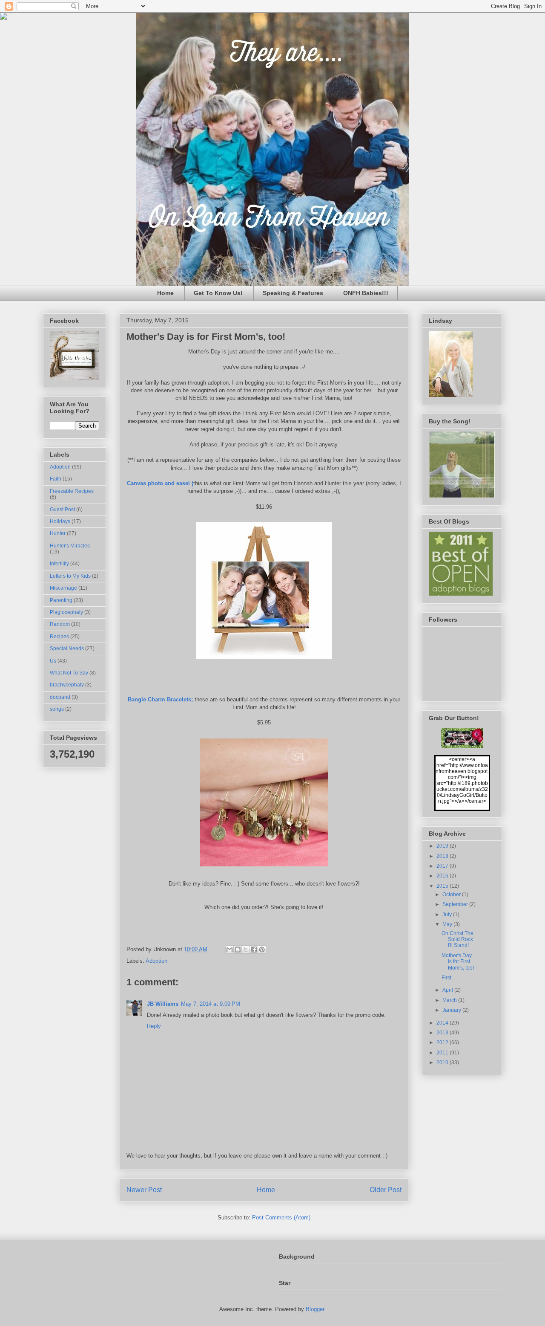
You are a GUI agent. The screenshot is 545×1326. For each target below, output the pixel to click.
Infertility (59, 564)
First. (447, 978)
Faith (55, 479)
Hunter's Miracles (70, 546)
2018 (443, 856)
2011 (443, 1053)
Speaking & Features (293, 293)
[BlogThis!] (237, 949)
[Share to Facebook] (254, 949)
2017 (443, 866)
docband (60, 697)
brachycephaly (67, 685)
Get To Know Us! (218, 293)
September (455, 904)
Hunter (58, 533)
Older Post (386, 1189)
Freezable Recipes (72, 491)
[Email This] (229, 949)
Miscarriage (63, 588)
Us (53, 661)
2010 (443, 1062)
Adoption (156, 961)
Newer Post (144, 1189)
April (448, 990)
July (447, 915)
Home (165, 293)
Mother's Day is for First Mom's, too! (458, 962)
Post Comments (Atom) (281, 1217)
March (450, 1000)
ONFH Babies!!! (365, 293)
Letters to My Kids (70, 576)
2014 (443, 1023)
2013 (443, 1033)
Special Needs (67, 648)
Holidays (60, 521)
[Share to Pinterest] (262, 949)
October (452, 895)
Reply (154, 1026)
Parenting (61, 600)
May (447, 924)
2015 (443, 886)
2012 (443, 1042)
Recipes (59, 637)
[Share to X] (245, 949)
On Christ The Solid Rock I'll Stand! (457, 939)
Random (60, 624)
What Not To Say (69, 673)
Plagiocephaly (66, 612)
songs (57, 709)
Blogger (315, 1309)
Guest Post (62, 509)
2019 (443, 846)
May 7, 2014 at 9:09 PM (210, 1004)
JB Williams (162, 1004)
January (452, 1010)
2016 (443, 876)
